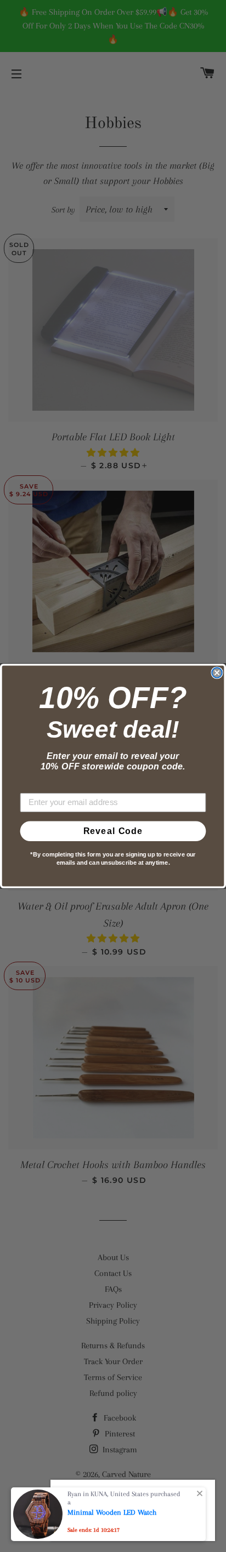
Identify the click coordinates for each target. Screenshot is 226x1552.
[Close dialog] (217, 672)
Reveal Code (113, 831)
